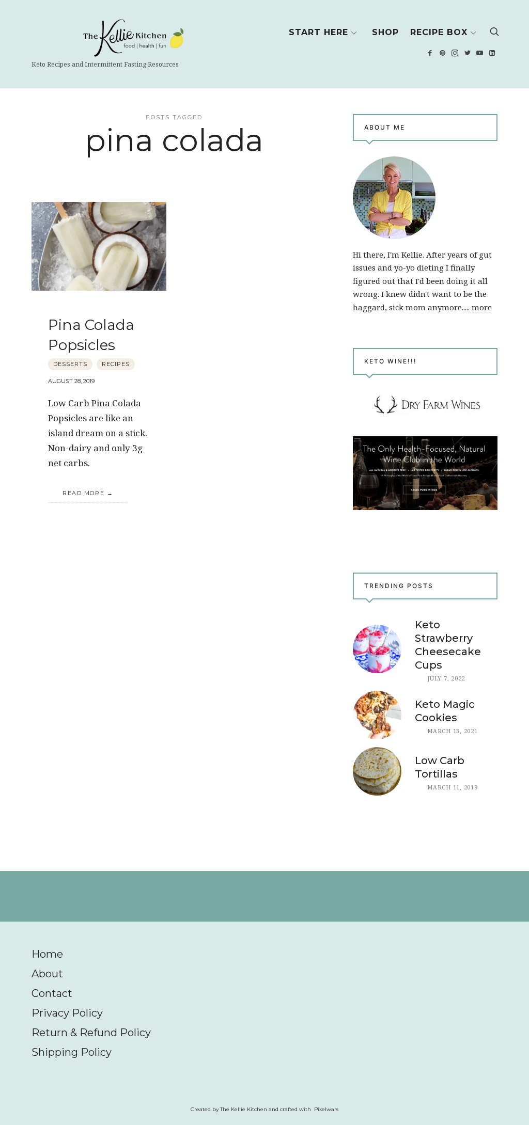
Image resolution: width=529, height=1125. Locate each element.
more (482, 307)
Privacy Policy (67, 1013)
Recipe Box (439, 32)
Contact (52, 993)
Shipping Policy (72, 1052)
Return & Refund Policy (91, 1032)
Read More (83, 493)
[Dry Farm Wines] (425, 473)
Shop (385, 32)
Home (47, 954)
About (47, 974)
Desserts (70, 364)
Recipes (116, 364)
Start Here (318, 32)
